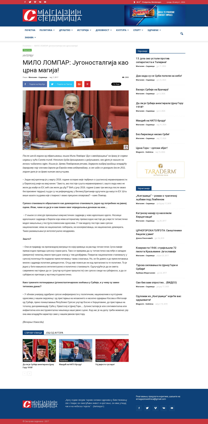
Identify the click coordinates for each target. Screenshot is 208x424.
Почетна (30, 30)
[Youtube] (45, 2)
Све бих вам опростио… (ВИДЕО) (156, 282)
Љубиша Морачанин (145, 273)
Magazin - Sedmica (144, 152)
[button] (181, 33)
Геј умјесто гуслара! (105, 364)
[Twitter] (30, 2)
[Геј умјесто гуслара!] (112, 350)
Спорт (137, 30)
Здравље (153, 30)
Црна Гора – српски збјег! (151, 147)
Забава (29, 37)
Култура (121, 30)
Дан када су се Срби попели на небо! (159, 75)
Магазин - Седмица (38, 77)
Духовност (102, 30)
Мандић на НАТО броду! (70, 364)
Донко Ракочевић (144, 238)
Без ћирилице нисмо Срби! (152, 134)
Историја (83, 30)
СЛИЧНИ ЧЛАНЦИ (33, 333)
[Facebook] (25, 2)
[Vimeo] (35, 2)
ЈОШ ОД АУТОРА (54, 333)
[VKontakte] (40, 2)
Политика (46, 30)
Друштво (64, 30)
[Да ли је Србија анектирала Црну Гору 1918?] (39, 350)
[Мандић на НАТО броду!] (75, 350)
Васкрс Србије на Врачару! (152, 89)
